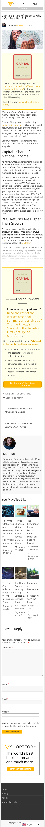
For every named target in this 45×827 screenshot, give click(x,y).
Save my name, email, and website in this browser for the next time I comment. (21, 724)
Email (5, 699)
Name (5, 684)
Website (5, 711)
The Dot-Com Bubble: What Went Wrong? (8, 589)
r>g (3, 240)
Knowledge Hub (9, 802)
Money (20, 397)
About (5, 797)
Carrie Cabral (19, 541)
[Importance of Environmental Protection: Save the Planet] (33, 568)
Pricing (5, 793)
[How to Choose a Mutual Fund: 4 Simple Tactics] (20, 506)
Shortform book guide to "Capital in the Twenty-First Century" (21, 87)
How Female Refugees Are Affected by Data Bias (18, 410)
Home (5, 789)
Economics (11, 397)
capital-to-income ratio (12, 125)
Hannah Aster (7, 545)
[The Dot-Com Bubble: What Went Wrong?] (8, 568)
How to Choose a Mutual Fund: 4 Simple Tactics (19, 528)
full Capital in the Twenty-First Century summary (22, 342)
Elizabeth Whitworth (33, 548)
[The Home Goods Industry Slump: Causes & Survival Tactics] (20, 568)
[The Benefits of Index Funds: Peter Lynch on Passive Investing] (33, 506)
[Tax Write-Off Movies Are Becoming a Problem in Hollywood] (8, 506)
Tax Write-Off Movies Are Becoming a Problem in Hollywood (8, 530)
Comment (7, 647)
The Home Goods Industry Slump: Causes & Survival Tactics (20, 592)
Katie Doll (19, 25)
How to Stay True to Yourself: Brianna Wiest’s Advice (18, 425)
